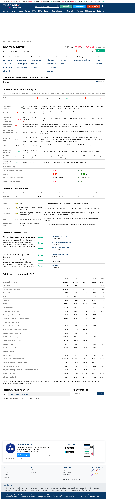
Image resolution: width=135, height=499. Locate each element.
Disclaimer (66, 475)
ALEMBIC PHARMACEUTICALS (61, 254)
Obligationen (90, 11)
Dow (24, 1)
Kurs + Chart (7, 60)
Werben (33, 472)
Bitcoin (77, 1)
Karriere (7, 472)
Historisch (6, 71)
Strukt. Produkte (58, 11)
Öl (98, 1)
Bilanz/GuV (51, 60)
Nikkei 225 (63, 488)
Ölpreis (84, 490)
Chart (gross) (21, 60)
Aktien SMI (7, 488)
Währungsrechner (74, 490)
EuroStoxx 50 (35, 488)
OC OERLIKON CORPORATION (61, 242)
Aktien (5, 11)
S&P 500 (71, 488)
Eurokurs (16, 490)
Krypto (46, 11)
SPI (14, 1)
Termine (63, 60)
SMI (4, 1)
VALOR (5, 51)
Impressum (66, 470)
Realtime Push (22, 67)
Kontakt (6, 470)
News (13, 11)
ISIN (17, 51)
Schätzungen (51, 64)
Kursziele (34, 67)
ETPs (40, 11)
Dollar (88, 1)
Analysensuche (80, 389)
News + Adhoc (36, 60)
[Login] (102, 6)
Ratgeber (100, 11)
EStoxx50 (55, 1)
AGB (64, 477)
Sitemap (7, 477)
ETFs (34, 11)
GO (101, 394)
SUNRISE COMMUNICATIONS (61, 248)
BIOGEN (54, 260)
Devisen (80, 11)
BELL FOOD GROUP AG (59, 237)
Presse (6, 475)
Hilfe (32, 470)
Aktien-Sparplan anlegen (86, 51)
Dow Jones (44, 488)
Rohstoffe (70, 11)
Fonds (27, 11)
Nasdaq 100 (54, 488)
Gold (66, 1)
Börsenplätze (7, 67)
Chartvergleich (22, 64)
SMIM (22, 488)
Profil (62, 64)
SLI (18, 488)
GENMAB (55, 265)
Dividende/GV (52, 67)
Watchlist (99, 64)
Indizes (20, 11)
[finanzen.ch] (12, 5)
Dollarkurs (7, 490)
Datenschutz (67, 472)
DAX (34, 1)
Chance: (6, 82)
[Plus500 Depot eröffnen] (14, 7)
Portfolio (99, 60)
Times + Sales (7, 64)
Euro (44, 1)
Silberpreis (24, 490)
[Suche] (58, 6)
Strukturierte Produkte (82, 60)
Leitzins (91, 490)
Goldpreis (83, 488)
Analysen (34, 64)
